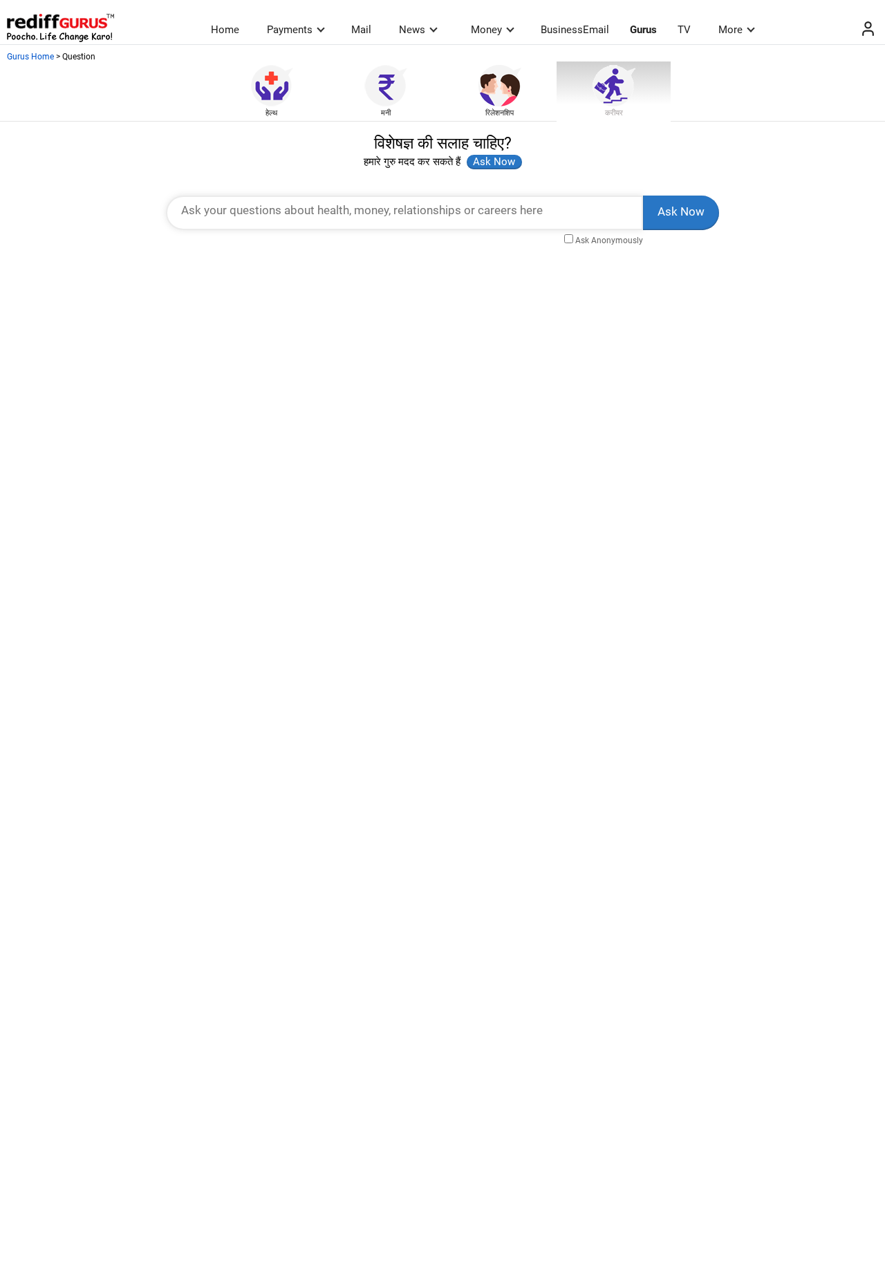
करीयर (614, 112)
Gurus (643, 29)
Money (486, 29)
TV (684, 29)
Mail (361, 29)
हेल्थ (271, 112)
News (412, 29)
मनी (386, 112)
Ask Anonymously (609, 240)
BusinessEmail (575, 29)
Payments (290, 29)
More (730, 29)
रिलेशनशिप (499, 112)
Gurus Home (30, 57)
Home (225, 29)
